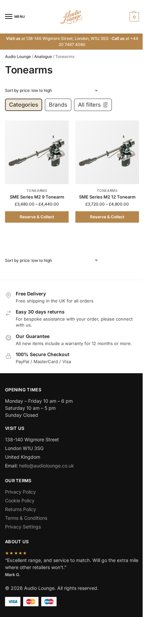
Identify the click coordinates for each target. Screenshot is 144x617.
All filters (89, 104)
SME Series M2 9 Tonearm (37, 197)
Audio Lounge (18, 56)
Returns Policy (20, 509)
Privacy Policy (20, 492)
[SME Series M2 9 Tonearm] (37, 152)
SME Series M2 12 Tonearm (107, 197)
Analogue (43, 56)
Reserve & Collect (37, 216)
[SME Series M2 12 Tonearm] (107, 152)
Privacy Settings (23, 526)
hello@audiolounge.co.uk (46, 465)
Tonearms (36, 190)
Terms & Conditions (26, 518)
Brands (58, 104)
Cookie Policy (19, 500)
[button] (133, 16)
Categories (23, 104)
